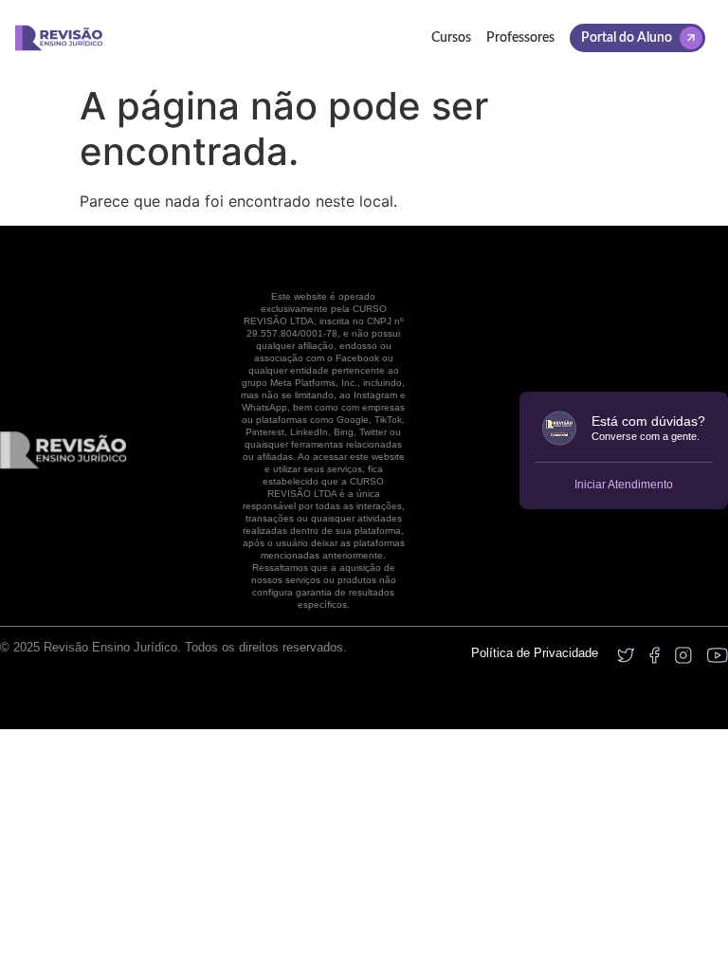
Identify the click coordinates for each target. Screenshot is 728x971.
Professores (520, 38)
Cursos (451, 38)
